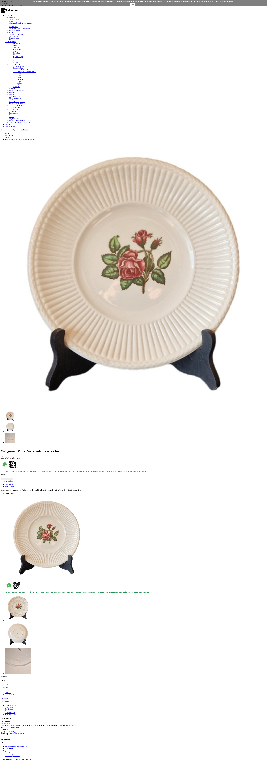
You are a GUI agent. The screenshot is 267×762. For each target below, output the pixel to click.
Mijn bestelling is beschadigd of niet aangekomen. (25, 40)
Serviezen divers (14, 111)
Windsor (16, 47)
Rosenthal (16, 87)
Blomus (11, 94)
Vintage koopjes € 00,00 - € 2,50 (20, 120)
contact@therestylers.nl (16, 733)
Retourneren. (13, 27)
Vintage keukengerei (16, 104)
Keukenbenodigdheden (17, 102)
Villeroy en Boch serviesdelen (24, 72)
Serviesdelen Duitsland (18, 70)
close (132, 4)
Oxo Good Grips (14, 96)
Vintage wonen (16, 105)
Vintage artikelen (14, 19)
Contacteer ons (10, 695)
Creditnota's (9, 709)
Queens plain (17, 49)
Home (8, 15)
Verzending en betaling (16, 34)
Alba (19, 75)
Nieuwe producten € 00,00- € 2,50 (20, 122)
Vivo (19, 81)
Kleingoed (16, 107)
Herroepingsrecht (15, 30)
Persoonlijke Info (10, 705)
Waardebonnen (10, 713)
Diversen (16, 62)
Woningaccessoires (15, 100)
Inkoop (11, 21)
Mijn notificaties (10, 715)
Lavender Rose (18, 68)
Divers (15, 51)
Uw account (5, 698)
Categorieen (10, 42)
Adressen (8, 711)
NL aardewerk (14, 109)
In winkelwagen (7, 479)
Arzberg (17, 83)
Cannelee (21, 85)
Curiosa (11, 117)
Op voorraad (5, 493)
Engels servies (14, 119)
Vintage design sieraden (17, 90)
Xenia (19, 74)
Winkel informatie (7, 735)
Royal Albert (15, 64)
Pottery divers (13, 113)
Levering (12, 17)
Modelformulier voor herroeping (19, 28)
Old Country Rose (19, 66)
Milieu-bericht (13, 36)
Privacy (11, 32)
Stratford (16, 55)
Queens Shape (18, 57)
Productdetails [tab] (9, 486)
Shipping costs (14, 38)
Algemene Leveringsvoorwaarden (20, 23)
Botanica (20, 77)
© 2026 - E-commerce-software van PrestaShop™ (17, 759)
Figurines (12, 89)
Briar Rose (16, 53)
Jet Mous (12, 92)
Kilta (15, 60)
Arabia (13, 59)
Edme (15, 45)
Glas (10, 115)
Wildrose (20, 79)
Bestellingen (9, 707)
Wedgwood (14, 43)
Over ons (12, 25)
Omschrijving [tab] (9, 484)
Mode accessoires (15, 98)
